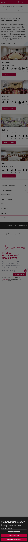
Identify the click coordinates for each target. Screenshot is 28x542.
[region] (14, 529)
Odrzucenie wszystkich (14, 535)
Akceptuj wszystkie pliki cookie (14, 539)
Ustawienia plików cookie (14, 531)
